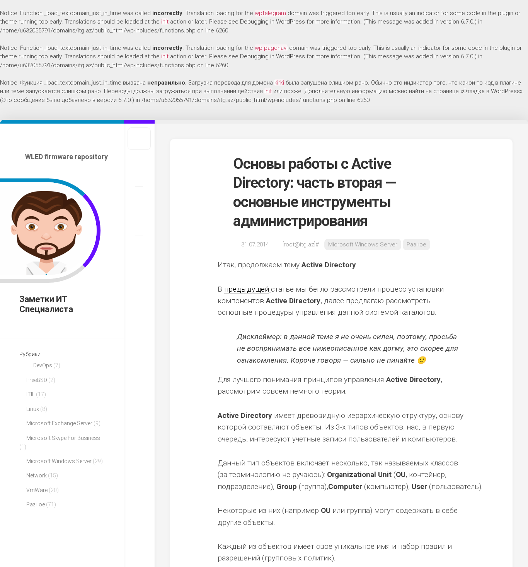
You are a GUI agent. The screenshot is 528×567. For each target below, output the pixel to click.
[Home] (139, 174)
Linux (32, 409)
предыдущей (246, 289)
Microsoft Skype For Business (63, 438)
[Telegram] (139, 223)
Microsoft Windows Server (59, 461)
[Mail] (139, 248)
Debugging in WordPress (272, 21)
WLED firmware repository (66, 157)
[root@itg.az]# (301, 244)
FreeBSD (36, 380)
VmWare (37, 490)
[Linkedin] (139, 198)
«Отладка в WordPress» (491, 91)
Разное (35, 504)
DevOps (42, 365)
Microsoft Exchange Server (59, 423)
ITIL (30, 394)
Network (36, 475)
